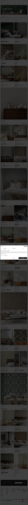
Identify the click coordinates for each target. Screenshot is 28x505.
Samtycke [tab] (5, 248)
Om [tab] (23, 248)
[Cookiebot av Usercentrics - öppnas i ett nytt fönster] (24, 246)
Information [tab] (14, 248)
